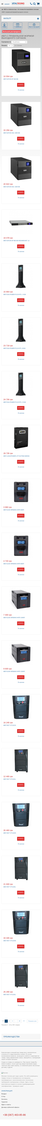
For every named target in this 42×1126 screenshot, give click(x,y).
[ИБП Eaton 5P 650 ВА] (21, 61)
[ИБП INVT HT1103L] (21, 976)
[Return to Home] (2, 9)
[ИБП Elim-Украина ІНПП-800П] (21, 545)
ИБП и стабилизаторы (10, 9)
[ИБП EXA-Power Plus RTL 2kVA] (21, 330)
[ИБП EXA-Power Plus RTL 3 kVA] (21, 384)
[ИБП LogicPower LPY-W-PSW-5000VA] (21, 438)
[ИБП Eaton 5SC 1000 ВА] (21, 115)
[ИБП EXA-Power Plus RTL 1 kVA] (21, 276)
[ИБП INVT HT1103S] (21, 922)
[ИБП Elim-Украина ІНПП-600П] (21, 492)
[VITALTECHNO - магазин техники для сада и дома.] (18, 3)
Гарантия (4, 1102)
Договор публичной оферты (10, 1107)
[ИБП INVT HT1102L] (21, 869)
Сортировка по (6, 42)
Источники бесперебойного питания (28, 9)
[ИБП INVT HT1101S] (21, 707)
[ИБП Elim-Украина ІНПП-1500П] (21, 653)
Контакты (4, 1099)
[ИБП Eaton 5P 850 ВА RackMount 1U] (21, 222)
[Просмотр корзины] (38, 4)
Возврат (4, 1094)
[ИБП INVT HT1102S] (21, 815)
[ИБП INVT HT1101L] (21, 761)
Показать (4, 45)
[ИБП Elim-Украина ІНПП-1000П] (21, 599)
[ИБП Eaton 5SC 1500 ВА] (21, 168)
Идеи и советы (6, 1104)
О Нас (3, 1096)
